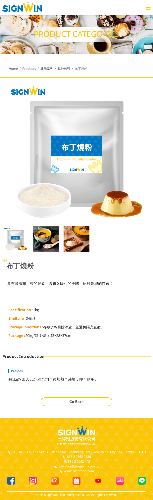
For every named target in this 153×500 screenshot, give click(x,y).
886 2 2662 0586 (78, 456)
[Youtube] (98, 481)
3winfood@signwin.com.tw (78, 466)
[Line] (142, 481)
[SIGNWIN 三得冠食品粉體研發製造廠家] (22, 8)
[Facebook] (11, 481)
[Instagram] (33, 481)
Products (29, 68)
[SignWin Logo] (76, 431)
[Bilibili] (120, 481)
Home (13, 68)
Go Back (76, 401)
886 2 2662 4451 (79, 461)
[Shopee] (76, 481)
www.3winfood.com (78, 471)
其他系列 (46, 68)
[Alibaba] (55, 481)
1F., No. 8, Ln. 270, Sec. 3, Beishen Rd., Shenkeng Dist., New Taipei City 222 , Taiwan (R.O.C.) (78, 452)
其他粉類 (64, 68)
